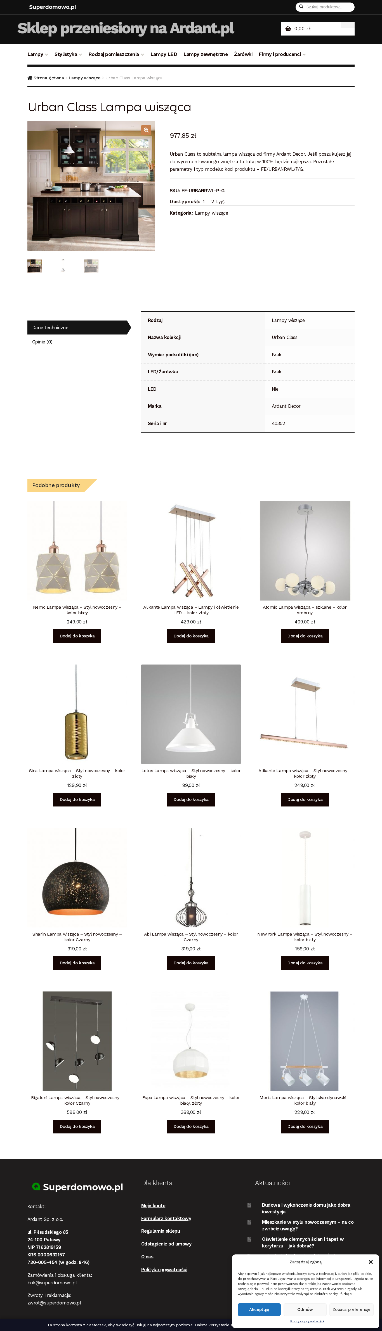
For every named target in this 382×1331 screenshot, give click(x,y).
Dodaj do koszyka (77, 636)
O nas (147, 1256)
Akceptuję (259, 1309)
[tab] (77, 328)
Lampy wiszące (84, 77)
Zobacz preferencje (352, 1309)
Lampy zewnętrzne (205, 54)
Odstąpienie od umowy (166, 1244)
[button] (371, 1262)
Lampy (35, 54)
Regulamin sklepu (160, 1231)
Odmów (305, 1309)
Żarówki (243, 54)
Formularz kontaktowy (166, 1218)
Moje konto (153, 1205)
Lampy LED (163, 54)
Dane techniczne (50, 327)
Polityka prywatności (307, 1321)
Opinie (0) (42, 342)
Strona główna (49, 77)
